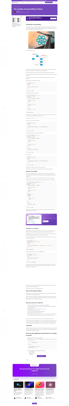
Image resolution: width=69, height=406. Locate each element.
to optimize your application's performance (40, 308)
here (29, 75)
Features (23, 2)
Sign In (55, 2)
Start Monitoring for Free (48, 2)
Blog (19, 2)
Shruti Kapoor (29, 397)
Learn (28, 306)
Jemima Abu (49, 397)
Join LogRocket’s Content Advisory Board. (45, 313)
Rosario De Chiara (18, 397)
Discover (29, 311)
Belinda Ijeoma (18, 11)
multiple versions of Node (35, 310)
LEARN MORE (13, 26)
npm (29, 340)
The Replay (36, 305)
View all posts (34, 403)
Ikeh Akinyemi (39, 397)
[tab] (29, 340)
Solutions (28, 2)
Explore (29, 312)
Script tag (32, 340)
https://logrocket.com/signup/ (33, 337)
